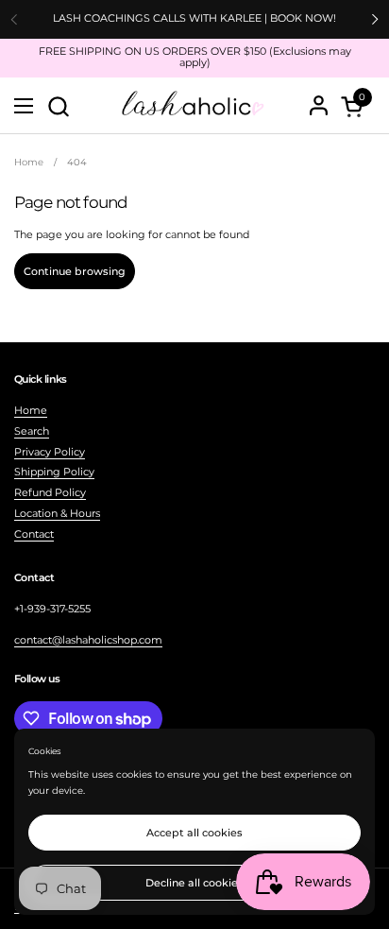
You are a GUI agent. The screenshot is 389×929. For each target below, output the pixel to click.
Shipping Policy (54, 471)
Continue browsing (75, 271)
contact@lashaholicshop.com (88, 639)
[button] (58, 106)
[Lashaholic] (192, 106)
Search (31, 431)
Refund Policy (50, 492)
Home (30, 410)
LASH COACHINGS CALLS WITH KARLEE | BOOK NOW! (194, 19)
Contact (34, 534)
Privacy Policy (49, 451)
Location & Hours (57, 513)
